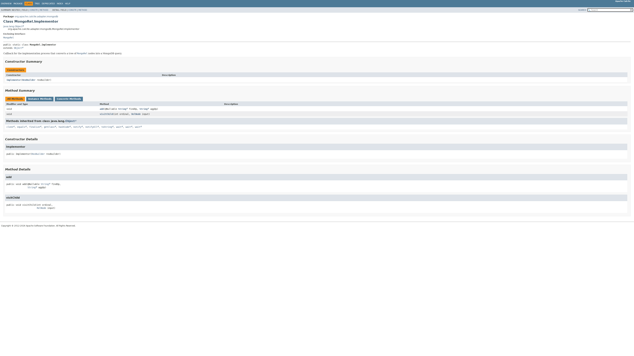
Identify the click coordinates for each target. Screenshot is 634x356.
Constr (34, 10)
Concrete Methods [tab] (69, 99)
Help (67, 3)
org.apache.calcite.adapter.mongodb (36, 16)
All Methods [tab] (15, 99)
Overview (6, 3)
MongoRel (8, 37)
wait (118, 127)
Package (18, 3)
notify (77, 127)
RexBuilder (28, 80)
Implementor (13, 80)
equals (21, 127)
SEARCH (582, 10)
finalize (34, 127)
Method (44, 10)
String (122, 109)
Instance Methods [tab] (40, 99)
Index (60, 3)
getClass (49, 127)
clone (9, 127)
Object (18, 48)
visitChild (106, 114)
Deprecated (48, 3)
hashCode (64, 127)
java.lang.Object (12, 26)
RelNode (136, 114)
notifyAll (91, 127)
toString (106, 127)
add (102, 109)
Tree (37, 3)
